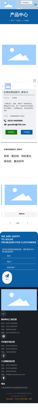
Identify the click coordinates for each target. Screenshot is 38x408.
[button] (10, 223)
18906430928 (11, 329)
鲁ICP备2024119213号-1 (19, 396)
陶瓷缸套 (19, 214)
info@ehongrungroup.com (15, 374)
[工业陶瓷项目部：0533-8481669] (23, 405)
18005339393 (11, 371)
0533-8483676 (11, 346)
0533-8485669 (15, 121)
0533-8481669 (11, 365)
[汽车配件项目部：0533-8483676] (14, 405)
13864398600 (11, 352)
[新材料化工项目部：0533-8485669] (4, 405)
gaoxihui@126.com (17, 124)
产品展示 (18, 20)
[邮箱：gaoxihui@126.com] (33, 405)
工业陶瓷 (26, 20)
